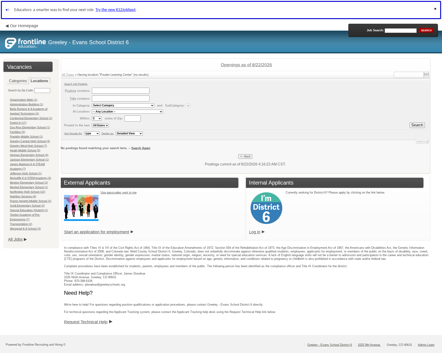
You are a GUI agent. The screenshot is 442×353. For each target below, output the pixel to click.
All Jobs (15, 239)
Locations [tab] (39, 81)
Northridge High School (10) (27, 192)
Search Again (140, 148)
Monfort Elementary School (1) (29, 187)
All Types (68, 74)
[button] (435, 10)
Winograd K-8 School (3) (25, 228)
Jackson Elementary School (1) (29, 159)
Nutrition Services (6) (23, 196)
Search (417, 125)
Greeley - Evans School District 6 (329, 345)
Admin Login (426, 345)
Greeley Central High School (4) (30, 141)
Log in (254, 232)
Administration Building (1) (26, 104)
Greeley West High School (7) (28, 146)
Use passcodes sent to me (119, 192)
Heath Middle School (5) (25, 150)
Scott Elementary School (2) (27, 205)
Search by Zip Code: (21, 90)
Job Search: (375, 30)
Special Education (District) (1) (29, 210)
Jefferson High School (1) (26, 173)
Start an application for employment (96, 232)
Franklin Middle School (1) (26, 136)
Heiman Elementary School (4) (29, 155)
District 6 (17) (18, 122)
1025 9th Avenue (369, 345)
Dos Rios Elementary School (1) (30, 127)
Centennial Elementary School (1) (31, 118)
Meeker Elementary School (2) (29, 182)
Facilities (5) (17, 132)
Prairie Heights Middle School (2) (30, 201)
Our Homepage (24, 25)
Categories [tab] (18, 81)
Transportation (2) (21, 224)
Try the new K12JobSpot (116, 10)
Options (421, 141)
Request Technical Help (86, 322)
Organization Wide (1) (23, 99)
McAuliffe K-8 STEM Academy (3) (30, 178)
